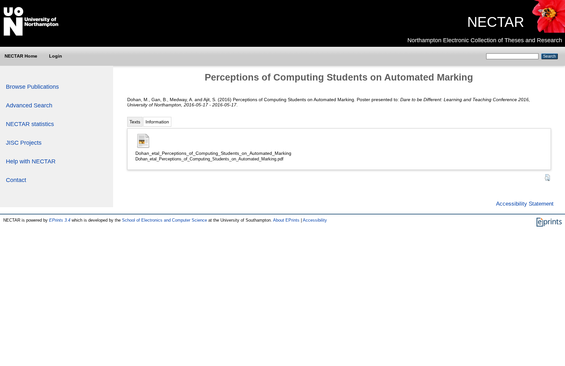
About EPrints (286, 220)
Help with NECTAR (31, 161)
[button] (547, 177)
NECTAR (495, 22)
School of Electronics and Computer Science (164, 220)
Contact (16, 180)
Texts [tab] (134, 121)
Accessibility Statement (525, 203)
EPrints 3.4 (59, 220)
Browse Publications (32, 86)
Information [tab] (157, 121)
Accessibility (315, 220)
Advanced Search (29, 105)
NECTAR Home (21, 56)
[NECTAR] (548, 31)
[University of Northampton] (31, 34)
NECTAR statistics (30, 124)
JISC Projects (24, 142)
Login (55, 56)
